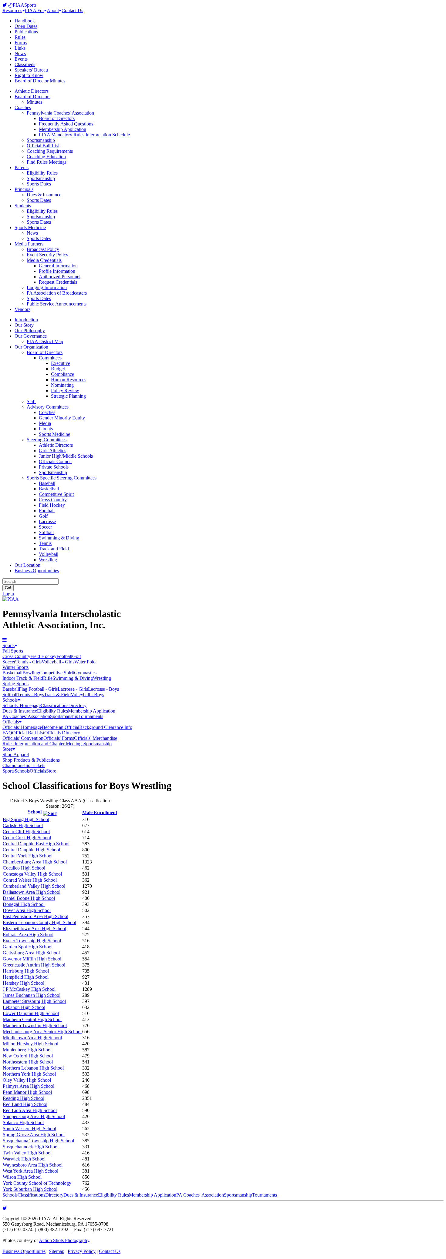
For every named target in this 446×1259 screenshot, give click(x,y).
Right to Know (29, 75)
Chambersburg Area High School (35, 861)
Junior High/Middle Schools (66, 456)
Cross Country (53, 499)
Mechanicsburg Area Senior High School (42, 1031)
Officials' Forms (58, 738)
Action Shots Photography (64, 1240)
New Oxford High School (28, 1055)
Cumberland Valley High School (34, 886)
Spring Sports (15, 683)
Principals (24, 189)
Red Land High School (25, 1104)
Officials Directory (62, 732)
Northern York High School (29, 1074)
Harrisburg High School (26, 970)
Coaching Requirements (50, 151)
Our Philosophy (30, 330)
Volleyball (48, 554)
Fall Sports (12, 650)
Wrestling (48, 559)
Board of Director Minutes (40, 80)
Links (20, 48)
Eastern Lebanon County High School (39, 922)
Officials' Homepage (22, 727)
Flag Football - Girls (38, 689)
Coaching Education (46, 156)
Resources (12, 10)
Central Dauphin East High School (36, 843)
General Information (58, 265)
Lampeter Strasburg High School (34, 1001)
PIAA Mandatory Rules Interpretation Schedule (84, 134)
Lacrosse (47, 521)
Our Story (24, 325)
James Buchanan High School (31, 995)
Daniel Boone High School (29, 898)
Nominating (62, 385)
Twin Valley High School (27, 1152)
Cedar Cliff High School (26, 831)
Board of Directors (32, 96)
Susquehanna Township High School (38, 1140)
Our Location (27, 565)
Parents (22, 167)
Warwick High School (24, 1158)
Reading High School (23, 1098)
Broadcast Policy (43, 249)
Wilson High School (22, 1177)
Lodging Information (47, 287)
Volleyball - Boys (87, 694)
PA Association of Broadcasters (57, 293)
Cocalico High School (24, 867)
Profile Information (57, 271)
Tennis (45, 543)
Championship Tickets (23, 765)
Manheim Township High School (35, 1025)
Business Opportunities (37, 570)
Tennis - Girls (28, 661)
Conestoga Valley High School (32, 874)
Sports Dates (39, 183)
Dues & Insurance (44, 194)
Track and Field (54, 548)
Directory (77, 705)
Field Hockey (52, 505)
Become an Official (60, 727)
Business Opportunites (24, 1251)
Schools (10, 700)
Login (8, 593)
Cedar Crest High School (27, 837)
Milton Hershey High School (30, 1043)
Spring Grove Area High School (34, 1134)
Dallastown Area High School (31, 892)
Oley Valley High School (27, 1080)
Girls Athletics (52, 450)
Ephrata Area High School (28, 934)
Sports (8, 645)
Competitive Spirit (56, 494)
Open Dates (26, 26)
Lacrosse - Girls (73, 689)
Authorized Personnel (59, 276)
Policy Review (65, 390)
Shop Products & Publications (31, 760)
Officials (10, 721)
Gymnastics (85, 672)
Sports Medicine (30, 227)
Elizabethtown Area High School (34, 928)
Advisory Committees (48, 406)
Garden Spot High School (27, 946)
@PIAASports (21, 5)
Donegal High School (24, 904)
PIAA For (34, 10)
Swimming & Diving (59, 537)
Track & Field (57, 694)
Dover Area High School (27, 910)
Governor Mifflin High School (32, 958)
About (53, 10)
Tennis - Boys (30, 694)
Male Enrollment (99, 812)
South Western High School (29, 1128)
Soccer (45, 526)
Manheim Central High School (32, 1019)
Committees (50, 357)
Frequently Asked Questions (66, 123)
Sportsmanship (41, 140)
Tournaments (90, 716)
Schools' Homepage (21, 705)
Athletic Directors (32, 91)
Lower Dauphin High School (31, 1013)
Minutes (34, 102)
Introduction (26, 319)
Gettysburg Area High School (31, 952)
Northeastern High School (28, 1061)
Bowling (30, 672)
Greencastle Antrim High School (34, 964)
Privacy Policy (82, 1251)
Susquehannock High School (31, 1146)
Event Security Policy (47, 254)
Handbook (25, 20)
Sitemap (56, 1251)
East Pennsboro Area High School (35, 916)
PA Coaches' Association (26, 716)
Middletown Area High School (32, 1037)
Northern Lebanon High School (33, 1067)
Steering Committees (46, 439)
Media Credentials (44, 260)
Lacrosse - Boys (103, 689)
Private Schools (54, 466)
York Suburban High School (30, 1189)
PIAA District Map (45, 341)
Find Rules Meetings (46, 162)
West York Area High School (30, 1171)
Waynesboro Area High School (33, 1164)
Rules (20, 37)
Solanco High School (23, 1122)
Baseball (47, 483)
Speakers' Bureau (31, 69)
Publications (26, 31)
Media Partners (29, 243)
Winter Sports (15, 667)
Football (47, 510)
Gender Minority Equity (62, 417)
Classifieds (25, 64)
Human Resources (68, 379)
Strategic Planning (68, 396)
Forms (21, 42)
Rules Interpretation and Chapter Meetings (42, 743)
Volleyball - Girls (58, 661)
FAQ (7, 732)
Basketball (49, 488)
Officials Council (55, 461)
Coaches (23, 107)
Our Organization (31, 346)
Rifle (47, 678)
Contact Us (72, 10)
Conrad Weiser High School (30, 880)
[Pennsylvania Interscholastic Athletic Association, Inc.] (10, 599)
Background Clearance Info (105, 727)
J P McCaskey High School (29, 989)
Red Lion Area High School (30, 1110)
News (20, 53)
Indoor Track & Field (22, 678)
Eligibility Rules (42, 172)
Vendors (22, 309)
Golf (43, 516)
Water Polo (85, 661)
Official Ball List (43, 145)
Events (21, 59)
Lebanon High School (24, 1007)
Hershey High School (23, 983)
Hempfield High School (26, 977)
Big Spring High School (26, 819)
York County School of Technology (37, 1183)
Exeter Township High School (32, 940)
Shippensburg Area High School (34, 1116)
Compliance (62, 374)
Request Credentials (58, 282)
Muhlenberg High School (27, 1049)
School (35, 811)
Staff (31, 401)
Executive (60, 363)
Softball (46, 532)
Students (23, 205)
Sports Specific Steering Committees (61, 477)
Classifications (54, 705)
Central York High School (27, 855)
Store (7, 749)
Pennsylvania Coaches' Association (60, 112)
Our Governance (31, 336)
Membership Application (62, 129)
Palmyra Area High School (28, 1086)
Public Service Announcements (56, 303)
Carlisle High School (23, 825)
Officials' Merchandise (95, 738)
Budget (58, 368)
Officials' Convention (22, 738)
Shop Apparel (15, 754)
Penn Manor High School (27, 1092)
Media (45, 423)
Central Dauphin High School (31, 849)
